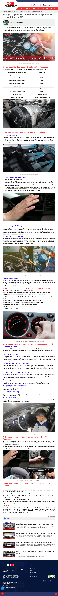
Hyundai (13, 11)
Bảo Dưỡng (28, 8)
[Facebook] (5, 518)
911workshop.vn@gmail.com (47, 5)
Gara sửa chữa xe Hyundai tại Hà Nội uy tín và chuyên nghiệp (34, 524)
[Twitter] (7, 518)
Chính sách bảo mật (33, 576)
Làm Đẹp (33, 8)
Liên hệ (22, 569)
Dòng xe (42, 8)
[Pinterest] (9, 518)
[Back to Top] (56, 594)
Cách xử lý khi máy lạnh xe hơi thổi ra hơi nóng (18, 285)
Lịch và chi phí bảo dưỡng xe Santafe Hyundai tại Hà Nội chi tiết (35, 533)
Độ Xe (38, 8)
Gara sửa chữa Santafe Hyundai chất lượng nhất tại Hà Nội (34, 542)
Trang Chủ (5, 11)
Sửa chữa (22, 8)
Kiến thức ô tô (49, 8)
